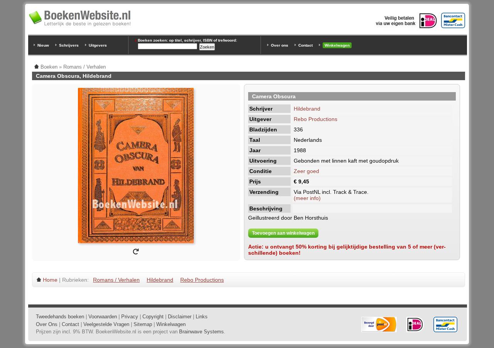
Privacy (129, 316)
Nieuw (43, 45)
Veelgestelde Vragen (106, 324)
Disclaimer (179, 316)
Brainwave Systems (201, 332)
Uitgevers (98, 45)
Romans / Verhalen (116, 280)
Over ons (279, 45)
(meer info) (307, 198)
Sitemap (143, 324)
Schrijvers (69, 45)
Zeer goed (306, 171)
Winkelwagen (337, 45)
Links (202, 316)
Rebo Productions (315, 119)
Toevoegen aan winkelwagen (283, 233)
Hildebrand (307, 109)
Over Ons (47, 324)
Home (50, 280)
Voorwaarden (102, 316)
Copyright (153, 316)
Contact (305, 45)
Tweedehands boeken (60, 316)
